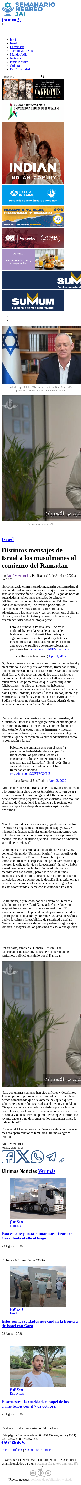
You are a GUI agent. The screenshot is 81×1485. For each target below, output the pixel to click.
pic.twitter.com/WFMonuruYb (49, 649)
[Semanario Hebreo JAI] (28, 16)
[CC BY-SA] (40, 1473)
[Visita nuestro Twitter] (5, 20)
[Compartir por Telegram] (52, 1162)
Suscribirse (32, 1450)
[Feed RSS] (23, 1442)
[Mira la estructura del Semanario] (19, 20)
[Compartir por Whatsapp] (18, 1222)
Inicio (13, 39)
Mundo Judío (18, 54)
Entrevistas (17, 47)
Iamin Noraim (19, 62)
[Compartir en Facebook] (11, 1222)
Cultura (15, 65)
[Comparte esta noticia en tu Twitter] (23, 1162)
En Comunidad (20, 69)
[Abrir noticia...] (38, 1218)
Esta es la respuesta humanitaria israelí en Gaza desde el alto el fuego (37, 1235)
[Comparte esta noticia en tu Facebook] (9, 1162)
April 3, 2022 (57, 656)
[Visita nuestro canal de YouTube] (14, 20)
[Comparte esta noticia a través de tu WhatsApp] (38, 1162)
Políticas (16, 1450)
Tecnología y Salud (22, 50)
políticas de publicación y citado (51, 1479)
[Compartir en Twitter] (14, 1222)
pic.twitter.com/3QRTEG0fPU (30, 773)
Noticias (15, 58)
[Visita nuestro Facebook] (2, 20)
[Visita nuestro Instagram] (9, 20)
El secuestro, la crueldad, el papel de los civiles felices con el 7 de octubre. (35, 1403)
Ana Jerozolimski (18, 575)
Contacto (47, 1450)
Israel (13, 43)
